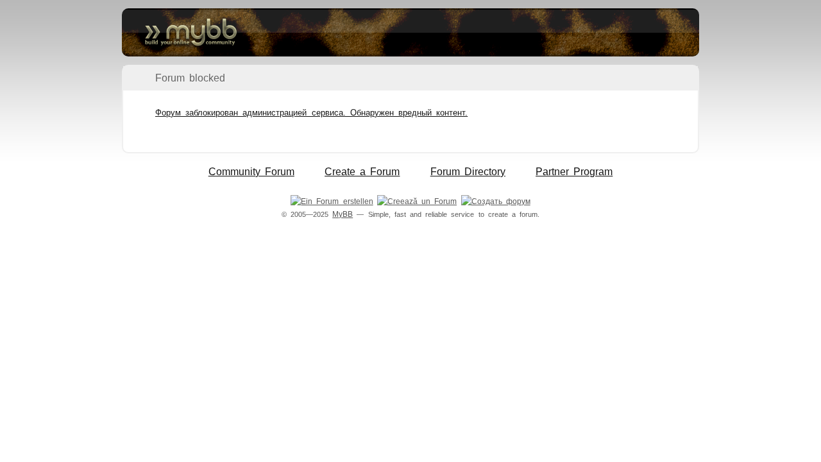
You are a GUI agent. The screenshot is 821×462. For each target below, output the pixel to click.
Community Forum (251, 171)
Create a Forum (362, 171)
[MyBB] (410, 32)
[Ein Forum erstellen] (332, 201)
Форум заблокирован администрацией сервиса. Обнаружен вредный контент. (311, 112)
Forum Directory (467, 171)
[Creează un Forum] (417, 201)
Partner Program (574, 171)
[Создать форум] (495, 201)
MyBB (342, 214)
